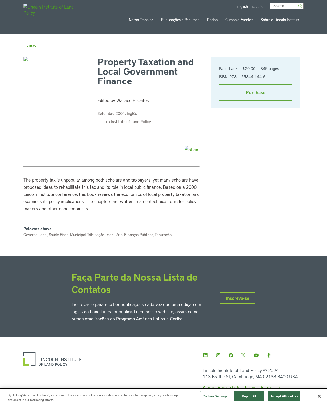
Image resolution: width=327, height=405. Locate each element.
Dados (212, 19)
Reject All (249, 396)
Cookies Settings (215, 396)
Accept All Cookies (284, 396)
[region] (163, 396)
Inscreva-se (237, 298)
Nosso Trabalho (141, 19)
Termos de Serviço (262, 387)
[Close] (319, 396)
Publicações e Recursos (180, 19)
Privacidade (229, 387)
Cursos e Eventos (239, 19)
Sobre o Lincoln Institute (280, 19)
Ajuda (208, 387)
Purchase (255, 92)
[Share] (192, 149)
